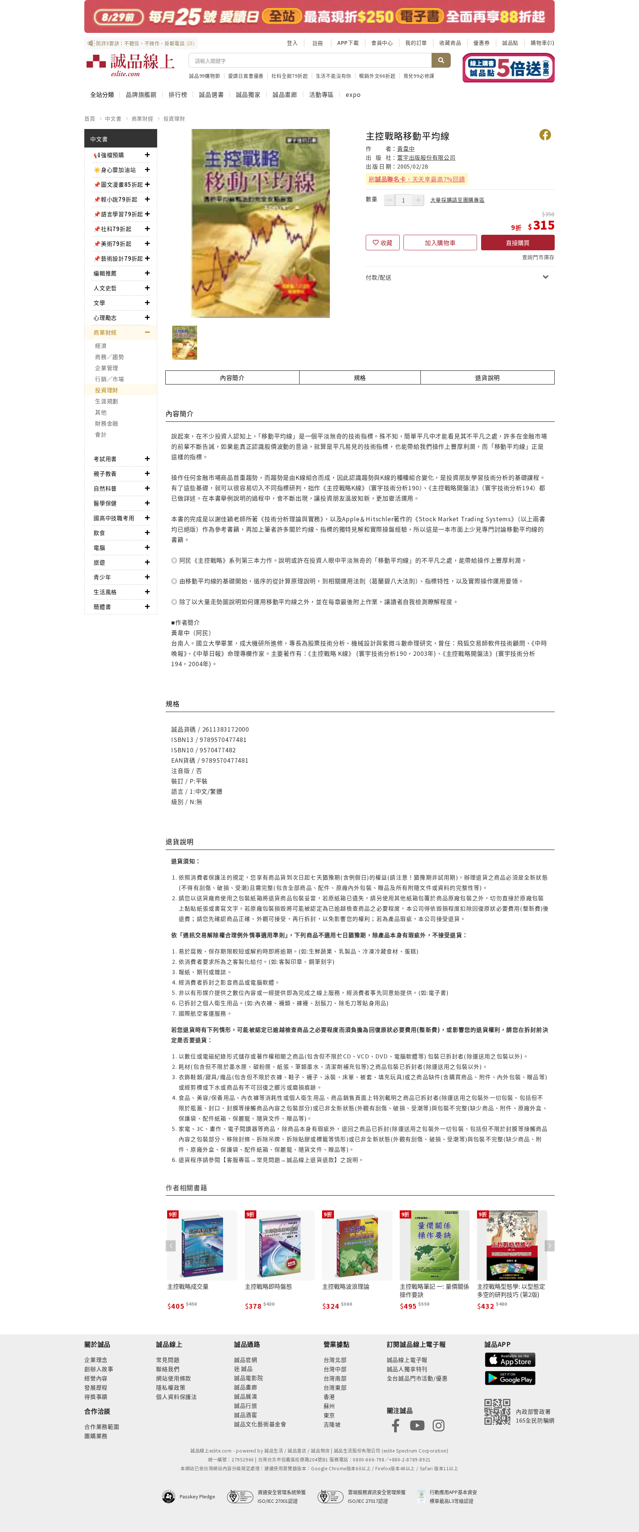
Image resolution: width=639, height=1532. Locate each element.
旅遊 (99, 562)
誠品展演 (245, 1396)
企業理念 (96, 1359)
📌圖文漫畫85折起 (118, 184)
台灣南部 (335, 1378)
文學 (99, 302)
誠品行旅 (245, 1405)
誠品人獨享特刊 (407, 1369)
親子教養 (105, 473)
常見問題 (167, 1359)
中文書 (113, 118)
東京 (329, 1415)
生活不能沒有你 (334, 75)
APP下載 (348, 42)
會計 (101, 434)
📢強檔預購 (109, 155)
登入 (292, 42)
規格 (360, 377)
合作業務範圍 (101, 1426)
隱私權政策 (170, 1387)
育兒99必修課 (419, 75)
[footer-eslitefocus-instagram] (438, 1424)
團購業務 (96, 1436)
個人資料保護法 (176, 1396)
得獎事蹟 (96, 1396)
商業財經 (142, 118)
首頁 (89, 118)
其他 (101, 412)
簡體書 (102, 606)
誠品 (246, 1368)
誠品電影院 (248, 1378)
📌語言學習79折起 (118, 214)
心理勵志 (105, 317)
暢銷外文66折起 (377, 75)
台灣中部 (335, 1369)
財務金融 (106, 423)
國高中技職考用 (114, 518)
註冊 (317, 43)
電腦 (99, 547)
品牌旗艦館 (141, 94)
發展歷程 (96, 1387)
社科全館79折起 (289, 75)
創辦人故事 (99, 1369)
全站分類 (102, 94)
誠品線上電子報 (407, 1359)
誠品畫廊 (285, 94)
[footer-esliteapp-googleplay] (510, 1377)
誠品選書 (211, 94)
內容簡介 (232, 377)
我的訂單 (416, 42)
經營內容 (96, 1378)
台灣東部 (335, 1387)
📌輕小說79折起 (115, 199)
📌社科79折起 (113, 229)
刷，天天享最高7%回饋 (417, 178)
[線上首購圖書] (509, 67)
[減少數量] (389, 200)
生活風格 (105, 592)
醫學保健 (105, 503)
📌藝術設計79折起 (118, 258)
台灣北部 (335, 1359)
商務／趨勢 (109, 356)
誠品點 (510, 42)
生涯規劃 (106, 401)
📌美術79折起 (113, 243)
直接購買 (518, 242)
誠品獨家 (248, 94)
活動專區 (321, 94)
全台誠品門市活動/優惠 (417, 1378)
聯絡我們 (167, 1369)
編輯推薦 (105, 273)
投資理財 (174, 118)
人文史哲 (105, 288)
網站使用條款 (173, 1378)
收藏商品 (450, 42)
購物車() (543, 42)
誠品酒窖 (245, 1415)
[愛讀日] (319, 16)
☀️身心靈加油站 (115, 169)
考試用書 (105, 458)
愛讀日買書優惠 (246, 75)
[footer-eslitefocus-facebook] (396, 1424)
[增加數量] (418, 200)
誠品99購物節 (204, 75)
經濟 (101, 345)
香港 (329, 1396)
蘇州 (329, 1406)
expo (353, 94)
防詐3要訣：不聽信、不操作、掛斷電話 (145, 43)
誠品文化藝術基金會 (260, 1424)
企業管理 (106, 368)
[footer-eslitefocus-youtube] (417, 1424)
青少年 (102, 577)
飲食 (99, 532)
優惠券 (481, 42)
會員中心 (382, 42)
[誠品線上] (130, 65)
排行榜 (178, 94)
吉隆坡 (332, 1424)
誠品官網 (245, 1359)
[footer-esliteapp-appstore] (510, 1359)
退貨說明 (487, 377)
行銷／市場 (109, 379)
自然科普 (105, 488)
